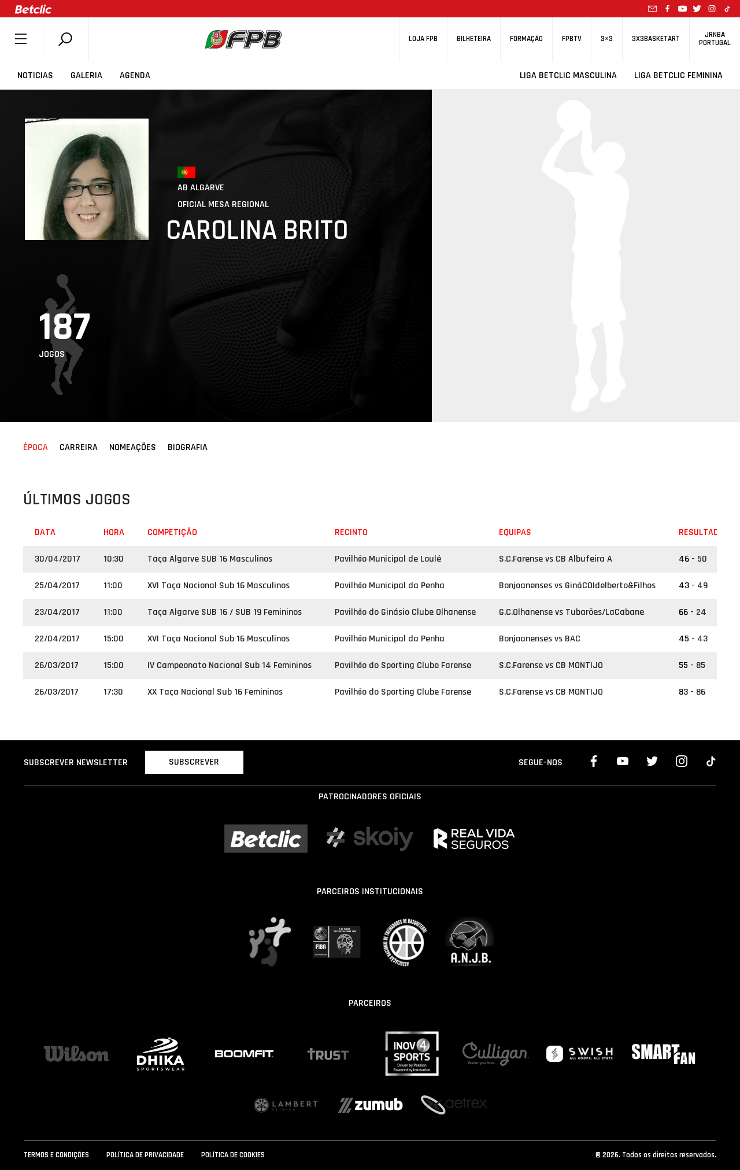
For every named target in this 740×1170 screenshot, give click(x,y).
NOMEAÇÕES (132, 447)
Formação (526, 39)
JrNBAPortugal (715, 38)
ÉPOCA (35, 447)
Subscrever (194, 762)
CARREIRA (79, 447)
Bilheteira (474, 39)
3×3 (607, 39)
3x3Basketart (656, 39)
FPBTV (572, 39)
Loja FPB (423, 39)
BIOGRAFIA (188, 447)
